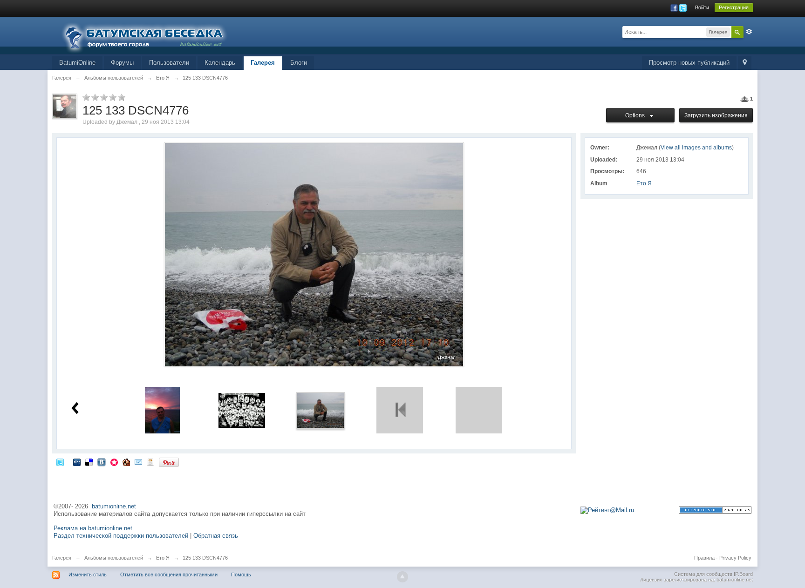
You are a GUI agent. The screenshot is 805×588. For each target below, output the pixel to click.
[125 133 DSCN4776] (320, 409)
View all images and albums (696, 147)
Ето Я (644, 183)
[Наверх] (402, 576)
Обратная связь (215, 535)
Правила (704, 558)
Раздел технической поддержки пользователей (121, 535)
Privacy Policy (735, 558)
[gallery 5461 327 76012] (241, 409)
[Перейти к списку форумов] (150, 34)
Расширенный (749, 31)
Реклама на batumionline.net (93, 528)
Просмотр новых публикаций (689, 62)
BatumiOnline (77, 62)
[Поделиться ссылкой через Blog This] (150, 462)
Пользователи (169, 62)
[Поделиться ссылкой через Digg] (77, 462)
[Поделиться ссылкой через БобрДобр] (126, 462)
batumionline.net (114, 506)
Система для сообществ (703, 574)
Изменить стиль (87, 574)
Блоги (298, 62)
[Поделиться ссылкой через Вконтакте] (101, 462)
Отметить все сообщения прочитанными (169, 574)
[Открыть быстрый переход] (744, 63)
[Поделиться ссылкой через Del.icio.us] (89, 462)
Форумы (122, 62)
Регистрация (734, 7)
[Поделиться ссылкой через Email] (138, 462)
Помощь (241, 574)
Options (636, 115)
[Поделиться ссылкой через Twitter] (60, 462)
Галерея (263, 62)
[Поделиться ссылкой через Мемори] (114, 462)
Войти (702, 7)
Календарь (220, 62)
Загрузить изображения (716, 115)
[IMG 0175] (162, 409)
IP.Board (743, 574)
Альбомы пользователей (113, 558)
